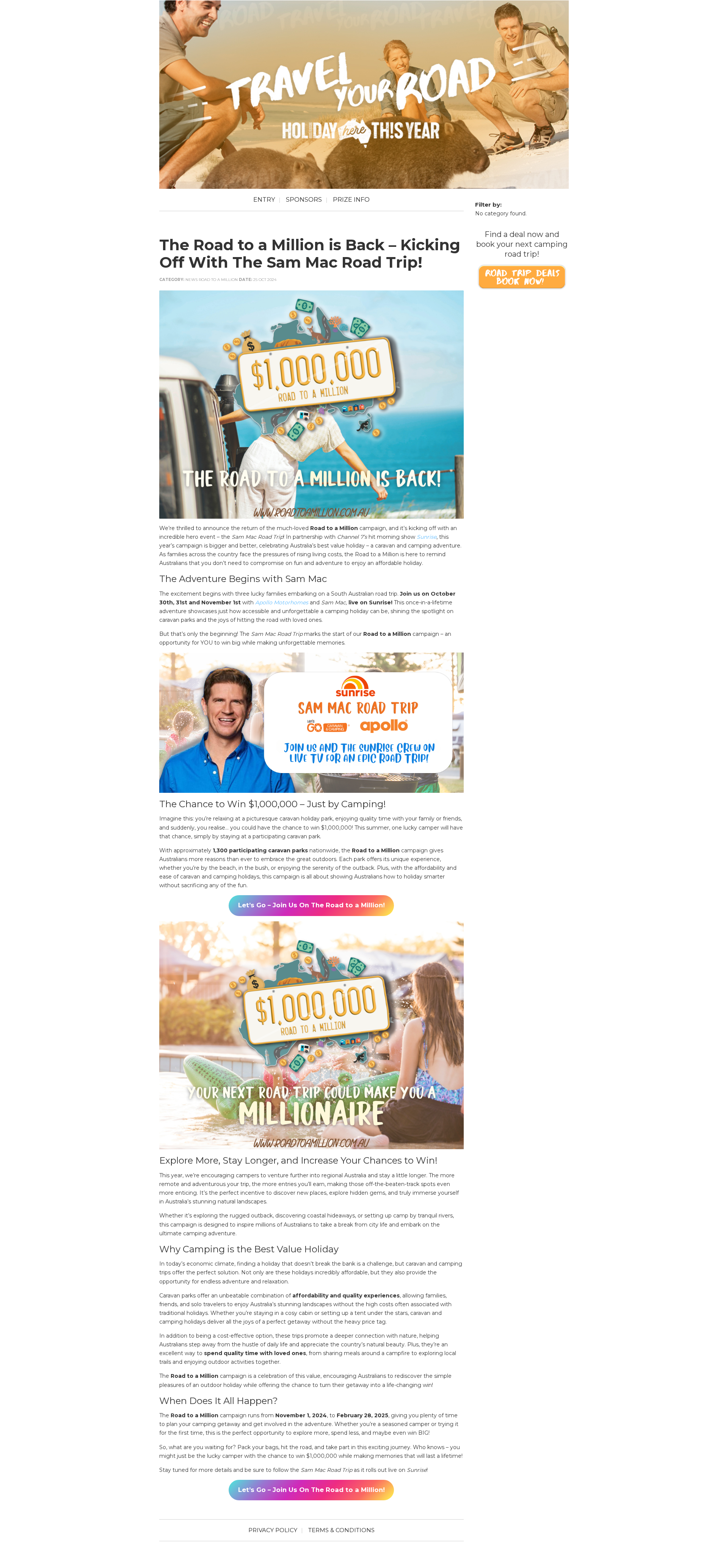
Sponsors (304, 199)
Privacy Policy (272, 1530)
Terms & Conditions (341, 1530)
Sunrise (426, 536)
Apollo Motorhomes (281, 602)
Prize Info (351, 199)
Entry (264, 199)
